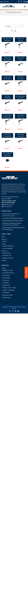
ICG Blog (4, 260)
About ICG (4, 239)
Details (8, 52)
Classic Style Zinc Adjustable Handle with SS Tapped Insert (7, 135)
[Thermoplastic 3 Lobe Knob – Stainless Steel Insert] (7, 158)
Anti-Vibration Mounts (8, 273)
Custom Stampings (7, 248)
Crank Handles (6, 278)
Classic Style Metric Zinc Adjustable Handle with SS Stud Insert (20, 116)
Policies (4, 241)
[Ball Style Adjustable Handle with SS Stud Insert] (20, 82)
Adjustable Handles (7, 270)
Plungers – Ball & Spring (9, 287)
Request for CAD (6, 255)
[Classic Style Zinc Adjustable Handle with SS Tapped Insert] (7, 139)
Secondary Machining (8, 246)
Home (3, 237)
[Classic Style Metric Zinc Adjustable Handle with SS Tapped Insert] (20, 139)
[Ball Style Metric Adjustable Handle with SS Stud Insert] (7, 43)
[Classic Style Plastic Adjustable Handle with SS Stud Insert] (20, 43)
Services (4, 244)
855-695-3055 (4, 2)
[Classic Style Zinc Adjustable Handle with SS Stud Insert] (7, 120)
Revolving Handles (7, 295)
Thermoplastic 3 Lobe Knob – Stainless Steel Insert (7, 154)
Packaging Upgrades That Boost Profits (12, 220)
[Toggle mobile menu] (25, 6)
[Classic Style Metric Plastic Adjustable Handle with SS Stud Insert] (7, 62)
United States (13, 192)
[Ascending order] (22, 26)
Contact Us (4, 251)
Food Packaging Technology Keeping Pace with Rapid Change (13, 228)
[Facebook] (18, 1)
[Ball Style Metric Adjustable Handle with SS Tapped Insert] (20, 101)
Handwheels (5, 282)
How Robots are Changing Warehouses (12, 218)
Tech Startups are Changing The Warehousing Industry (10, 214)
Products (4, 268)
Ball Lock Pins (6, 275)
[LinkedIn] (27, 1)
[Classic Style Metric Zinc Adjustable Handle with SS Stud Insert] (20, 120)
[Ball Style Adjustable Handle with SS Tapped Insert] (7, 101)
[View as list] (15, 30)
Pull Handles (5, 292)
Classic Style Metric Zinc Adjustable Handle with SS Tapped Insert (20, 135)
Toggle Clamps (6, 297)
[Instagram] (24, 1)
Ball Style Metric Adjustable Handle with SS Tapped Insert (20, 97)
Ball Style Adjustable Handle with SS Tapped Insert (7, 97)
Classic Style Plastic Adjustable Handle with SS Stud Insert (20, 39)
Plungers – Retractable (8, 290)
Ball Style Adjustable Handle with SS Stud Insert (20, 78)
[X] (21, 1)
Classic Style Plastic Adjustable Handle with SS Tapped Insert (20, 58)
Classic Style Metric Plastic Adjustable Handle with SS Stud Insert (7, 58)
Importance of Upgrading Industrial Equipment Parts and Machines (11, 224)
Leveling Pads (6, 285)
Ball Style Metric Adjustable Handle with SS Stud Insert (7, 39)
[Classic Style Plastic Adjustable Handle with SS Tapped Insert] (20, 62)
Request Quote (6, 253)
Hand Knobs (5, 280)
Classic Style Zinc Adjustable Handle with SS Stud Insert (7, 116)
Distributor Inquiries (7, 258)
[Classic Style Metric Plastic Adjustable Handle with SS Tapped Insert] (7, 82)
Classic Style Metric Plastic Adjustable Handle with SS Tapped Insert (7, 78)
